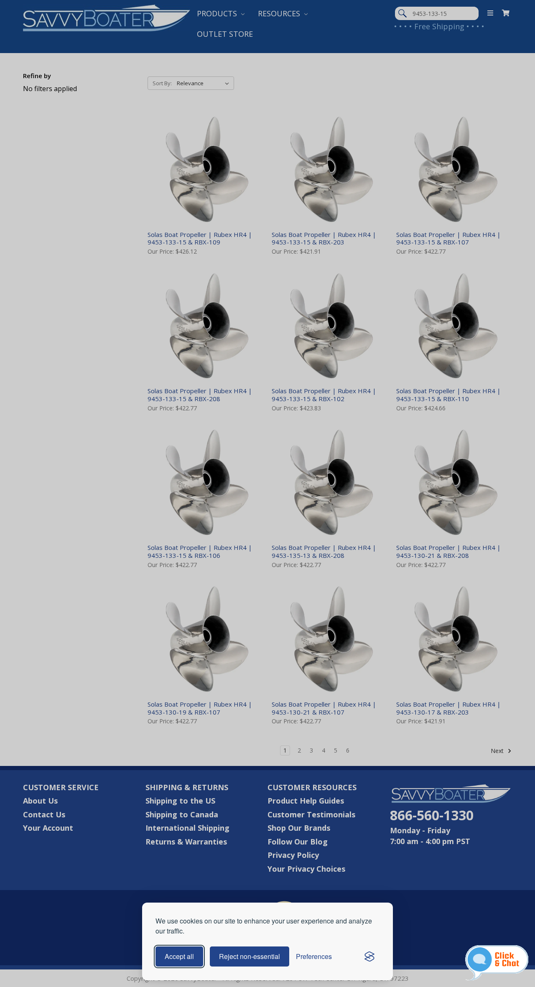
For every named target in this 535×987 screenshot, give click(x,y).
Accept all (179, 956)
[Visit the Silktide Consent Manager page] (369, 956)
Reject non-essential (249, 956)
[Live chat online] (496, 962)
